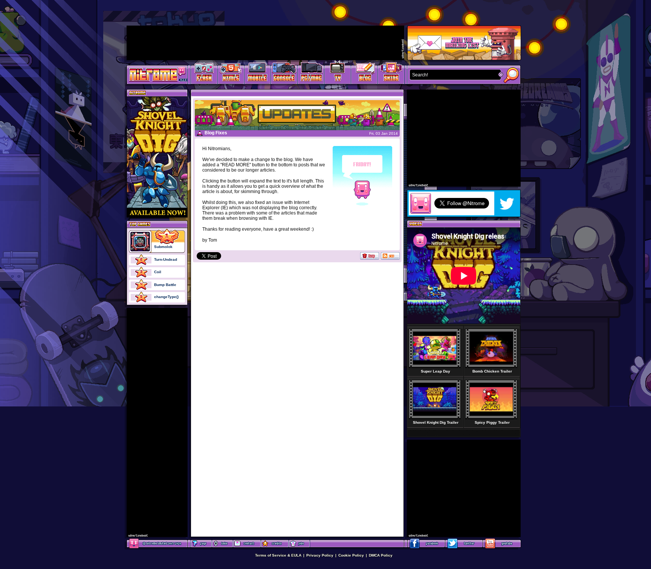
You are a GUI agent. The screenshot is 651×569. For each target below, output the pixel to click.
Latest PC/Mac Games (311, 73)
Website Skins (391, 73)
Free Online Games (204, 73)
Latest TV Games (337, 73)
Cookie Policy (351, 555)
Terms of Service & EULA (278, 555)
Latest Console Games (284, 73)
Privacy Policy (319, 555)
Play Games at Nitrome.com (154, 74)
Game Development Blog (364, 73)
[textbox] (453, 74)
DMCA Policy (381, 555)
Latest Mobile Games (257, 73)
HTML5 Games (230, 73)
